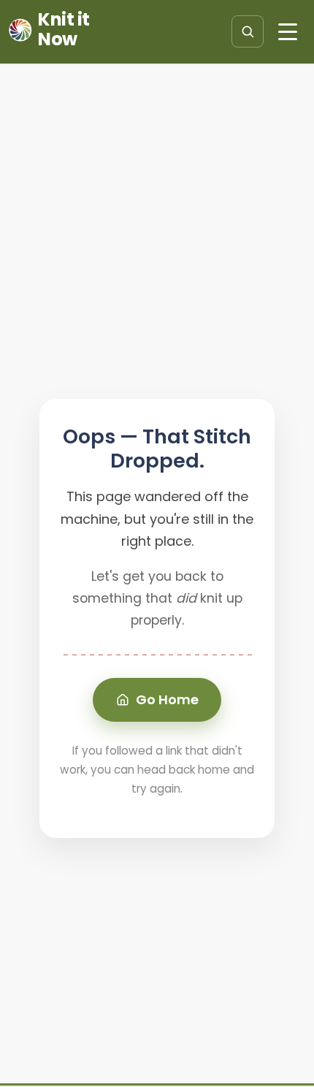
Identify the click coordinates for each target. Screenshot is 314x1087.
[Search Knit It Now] (247, 31)
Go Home (167, 699)
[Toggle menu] (287, 31)
